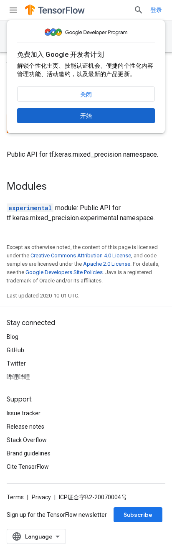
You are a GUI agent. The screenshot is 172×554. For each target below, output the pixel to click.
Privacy (41, 497)
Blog (12, 336)
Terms (15, 497)
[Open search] (139, 10)
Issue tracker (23, 413)
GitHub (15, 350)
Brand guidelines (29, 453)
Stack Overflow (27, 440)
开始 (86, 115)
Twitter (16, 363)
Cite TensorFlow (28, 466)
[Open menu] (13, 10)
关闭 (86, 94)
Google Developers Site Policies (64, 272)
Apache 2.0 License (106, 264)
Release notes (25, 426)
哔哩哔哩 (18, 377)
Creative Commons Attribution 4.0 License (80, 255)
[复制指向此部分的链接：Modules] (55, 187)
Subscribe (138, 514)
